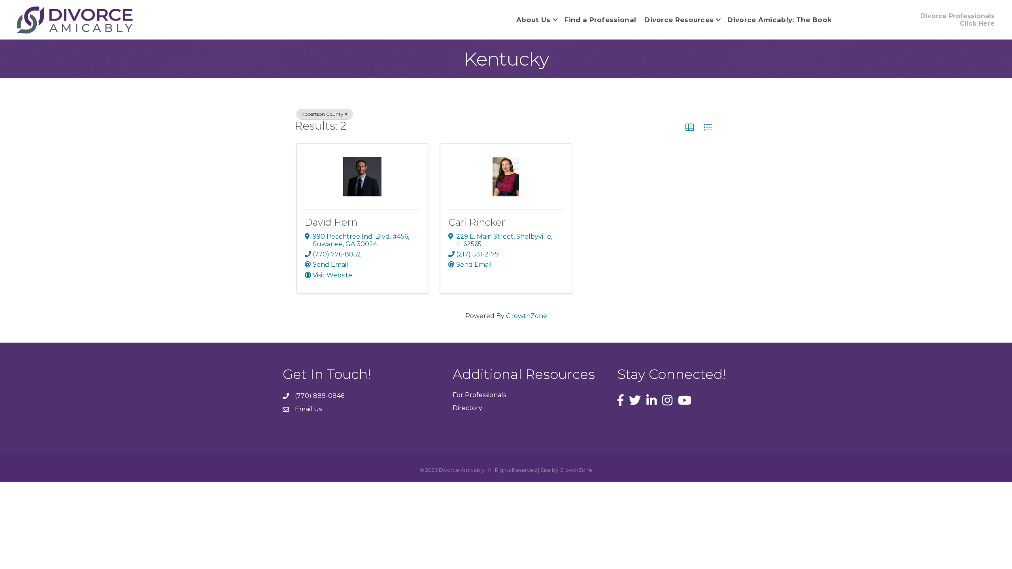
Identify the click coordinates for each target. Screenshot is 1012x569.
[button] (690, 128)
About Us (533, 20)
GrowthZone (526, 316)
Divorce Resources (679, 20)
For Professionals (479, 395)
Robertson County (322, 114)
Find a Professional (600, 20)
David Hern (331, 222)
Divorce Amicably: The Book (779, 20)
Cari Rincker (476, 222)
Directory (467, 408)
